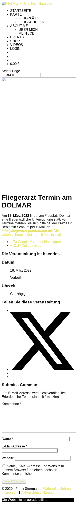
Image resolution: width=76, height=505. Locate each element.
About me (19, 26)
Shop (15, 41)
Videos (16, 45)
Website (8, 458)
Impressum (10, 492)
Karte (16, 14)
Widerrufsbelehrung (58, 488)
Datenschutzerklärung (37, 492)
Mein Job (26, 33)
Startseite (20, 10)
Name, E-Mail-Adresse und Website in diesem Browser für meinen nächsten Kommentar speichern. (33, 469)
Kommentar (11, 404)
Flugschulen (31, 22)
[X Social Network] (42, 369)
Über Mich (28, 29)
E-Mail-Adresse (14, 446)
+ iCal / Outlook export (26, 245)
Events (17, 37)
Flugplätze (30, 18)
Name (7, 438)
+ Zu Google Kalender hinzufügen (35, 242)
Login (15, 48)
